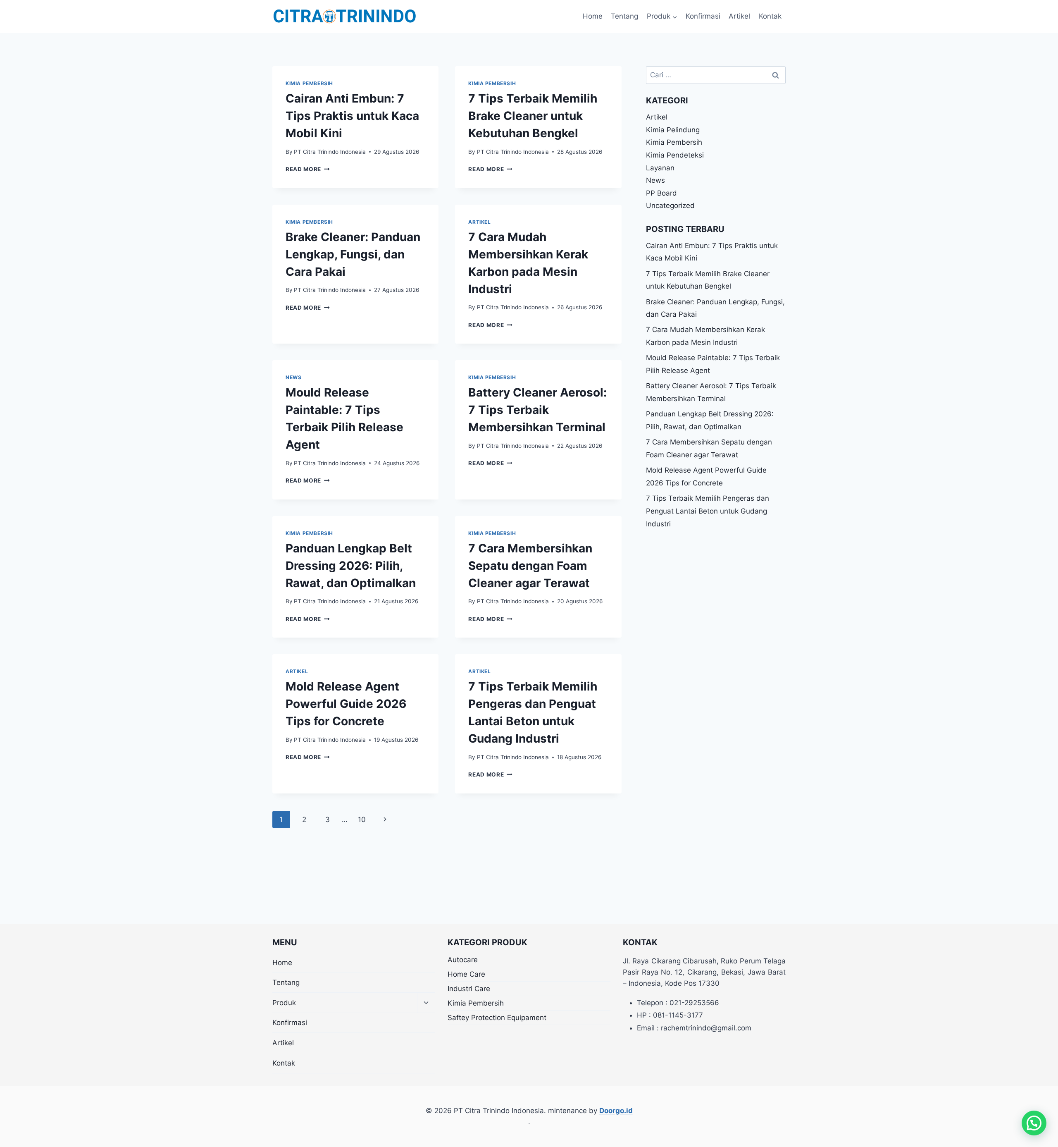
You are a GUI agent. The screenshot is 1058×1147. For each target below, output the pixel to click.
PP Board (661, 193)
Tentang (624, 16)
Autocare (463, 960)
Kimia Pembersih (309, 83)
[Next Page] (385, 819)
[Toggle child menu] (426, 1003)
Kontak (770, 16)
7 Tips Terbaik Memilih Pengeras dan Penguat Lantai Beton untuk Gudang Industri (707, 511)
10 (362, 819)
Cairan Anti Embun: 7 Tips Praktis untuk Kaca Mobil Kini (352, 115)
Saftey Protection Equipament (497, 1017)
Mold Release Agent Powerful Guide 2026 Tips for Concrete (346, 703)
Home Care (466, 974)
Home (593, 16)
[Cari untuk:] (716, 75)
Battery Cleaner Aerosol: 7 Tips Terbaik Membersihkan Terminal (537, 409)
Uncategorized (670, 205)
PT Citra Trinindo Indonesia (330, 151)
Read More (308, 169)
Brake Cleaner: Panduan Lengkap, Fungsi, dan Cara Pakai (353, 254)
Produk (284, 1003)
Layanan (660, 168)
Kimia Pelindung (673, 130)
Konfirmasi (703, 16)
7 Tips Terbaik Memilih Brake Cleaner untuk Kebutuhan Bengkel (532, 115)
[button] (1034, 1123)
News (293, 377)
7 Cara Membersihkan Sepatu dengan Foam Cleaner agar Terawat (530, 565)
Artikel (739, 16)
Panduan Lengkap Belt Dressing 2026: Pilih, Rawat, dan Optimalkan (351, 565)
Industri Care (469, 989)
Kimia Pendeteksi (675, 155)
